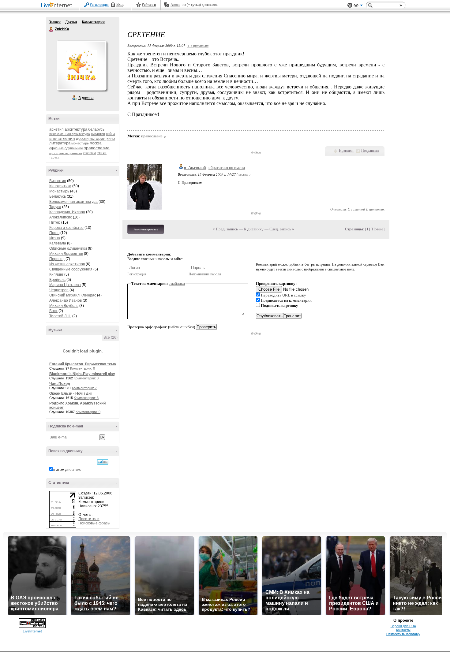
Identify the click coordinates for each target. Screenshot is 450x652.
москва (96, 143)
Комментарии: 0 (82, 368)
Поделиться (370, 150)
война (110, 134)
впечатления (62, 138)
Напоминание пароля (205, 274)
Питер (54, 222)
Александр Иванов (65, 300)
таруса (54, 157)
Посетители (88, 519)
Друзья (71, 22)
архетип (56, 129)
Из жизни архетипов (67, 264)
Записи (55, 22)
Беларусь (57, 196)
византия (98, 134)
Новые (377, 229)
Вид (358, 6)
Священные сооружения (70, 269)
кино (111, 138)
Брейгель (57, 280)
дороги (82, 138)
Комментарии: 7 (84, 388)
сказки (89, 152)
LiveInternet (57, 5)
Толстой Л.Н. (60, 316)
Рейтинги (149, 4)
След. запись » (281, 229)
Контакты (403, 630)
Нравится (346, 150)
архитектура (76, 129)
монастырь (80, 143)
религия (76, 153)
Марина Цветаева (65, 285)
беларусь (96, 129)
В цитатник (375, 209)
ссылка (243, 174)
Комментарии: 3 (86, 398)
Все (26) (110, 337)
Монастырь (59, 191)
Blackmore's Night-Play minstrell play (82, 374)
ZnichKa (51, 29)
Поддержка (349, 5)
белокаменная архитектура (69, 134)
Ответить (338, 209)
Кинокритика (60, 186)
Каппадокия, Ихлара (67, 212)
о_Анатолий (195, 167)
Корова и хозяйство (66, 227)
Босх (53, 311)
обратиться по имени (226, 167)
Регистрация (99, 4)
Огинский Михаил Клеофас (72, 295)
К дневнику (254, 229)
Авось (175, 4)
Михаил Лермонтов (66, 253)
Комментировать (145, 229)
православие (97, 147)
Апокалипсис (60, 217)
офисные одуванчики (66, 148)
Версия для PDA (403, 626)
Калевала (57, 243)
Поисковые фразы (94, 523)
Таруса (55, 207)
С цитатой (356, 209)
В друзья (86, 98)
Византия (57, 181)
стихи (102, 153)
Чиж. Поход (59, 384)
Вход (120, 4)
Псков (54, 233)
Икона (54, 238)
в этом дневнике (67, 470)
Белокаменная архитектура (73, 201)
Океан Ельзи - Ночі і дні (70, 393)
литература (59, 143)
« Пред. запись (225, 229)
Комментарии (93, 22)
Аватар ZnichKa (81, 65)
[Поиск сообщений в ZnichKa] (102, 462)
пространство (59, 153)
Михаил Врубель (63, 306)
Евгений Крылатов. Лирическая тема (82, 364)
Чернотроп (59, 290)
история (97, 138)
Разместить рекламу (403, 634)
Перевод (57, 259)
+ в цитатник (197, 45)
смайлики (177, 283)
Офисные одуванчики (68, 248)
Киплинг (56, 274)
